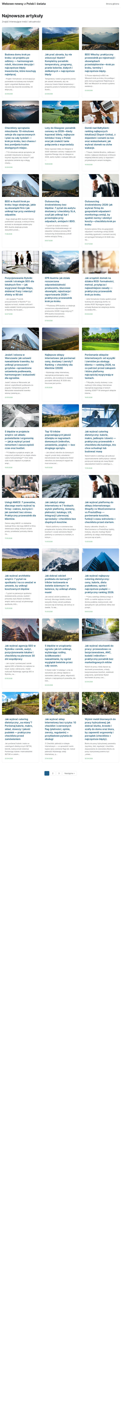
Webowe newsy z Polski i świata (24, 3)
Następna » (70, 773)
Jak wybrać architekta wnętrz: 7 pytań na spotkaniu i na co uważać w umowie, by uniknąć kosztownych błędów (20, 582)
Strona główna (112, 4)
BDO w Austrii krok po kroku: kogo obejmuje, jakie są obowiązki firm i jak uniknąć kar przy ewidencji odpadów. (20, 208)
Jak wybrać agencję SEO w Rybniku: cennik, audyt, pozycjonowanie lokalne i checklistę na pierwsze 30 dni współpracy (20, 652)
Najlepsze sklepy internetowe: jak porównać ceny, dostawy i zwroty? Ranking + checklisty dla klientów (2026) (60, 361)
